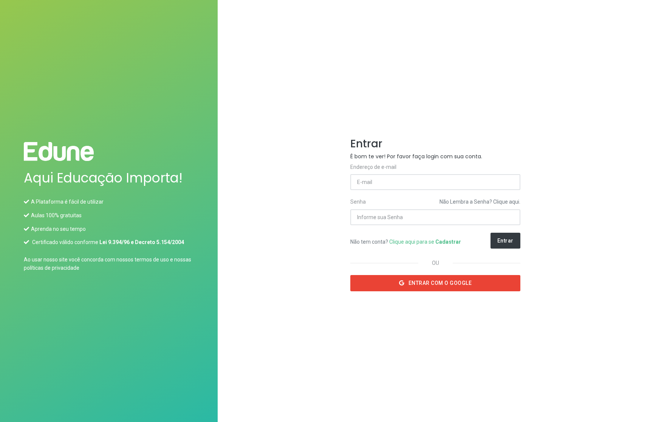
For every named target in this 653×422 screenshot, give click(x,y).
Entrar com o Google (439, 283)
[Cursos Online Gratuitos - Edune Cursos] (109, 151)
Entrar (505, 241)
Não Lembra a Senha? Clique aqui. (479, 202)
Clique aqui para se (425, 242)
